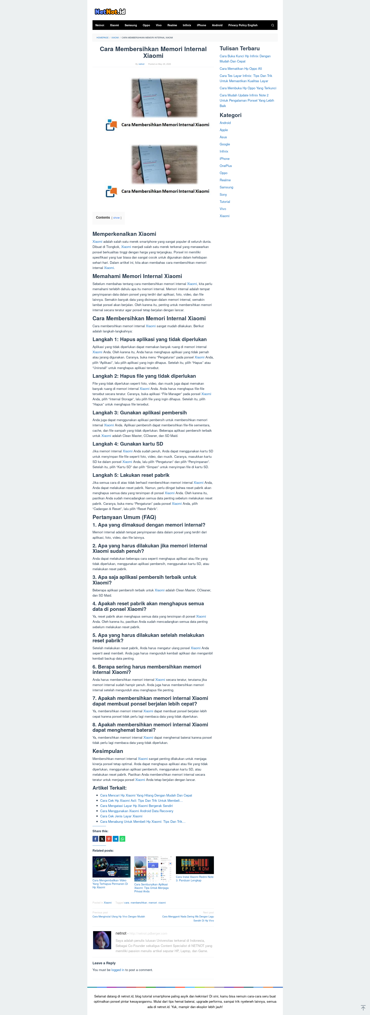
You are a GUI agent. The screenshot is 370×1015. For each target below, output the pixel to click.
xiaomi (162, 902)
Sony (223, 194)
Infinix (224, 151)
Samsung (226, 187)
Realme (225, 179)
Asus (223, 136)
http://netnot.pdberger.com (148, 933)
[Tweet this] (102, 839)
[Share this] (95, 839)
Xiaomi (97, 241)
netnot (121, 933)
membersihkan (139, 902)
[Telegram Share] (116, 839)
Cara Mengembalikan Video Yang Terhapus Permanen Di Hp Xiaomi (110, 883)
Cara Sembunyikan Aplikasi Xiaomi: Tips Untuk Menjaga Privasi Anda (151, 887)
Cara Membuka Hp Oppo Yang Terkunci (248, 87)
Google (225, 143)
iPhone (225, 158)
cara (126, 902)
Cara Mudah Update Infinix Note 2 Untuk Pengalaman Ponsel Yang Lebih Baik (247, 100)
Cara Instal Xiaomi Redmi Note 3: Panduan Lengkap (195, 878)
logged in (117, 969)
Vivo (223, 208)
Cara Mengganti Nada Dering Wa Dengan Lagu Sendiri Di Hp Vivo (188, 916)
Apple (224, 129)
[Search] (273, 25)
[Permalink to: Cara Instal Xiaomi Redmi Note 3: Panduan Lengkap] (195, 865)
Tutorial (225, 201)
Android (225, 122)
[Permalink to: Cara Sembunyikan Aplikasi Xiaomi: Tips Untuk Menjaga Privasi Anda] (153, 869)
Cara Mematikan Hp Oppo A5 (241, 68)
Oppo (223, 172)
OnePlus (226, 165)
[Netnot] (109, 10)
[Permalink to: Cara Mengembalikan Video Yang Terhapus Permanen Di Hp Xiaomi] (111, 867)
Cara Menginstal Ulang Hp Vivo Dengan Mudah (118, 914)
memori (153, 902)
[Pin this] (109, 839)
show (116, 217)
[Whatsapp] (122, 839)
